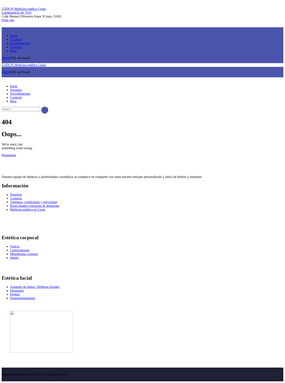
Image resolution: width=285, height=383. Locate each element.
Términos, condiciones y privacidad (33, 202)
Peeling (15, 294)
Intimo (14, 257)
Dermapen (17, 290)
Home (6, 58)
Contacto (16, 198)
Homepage (9, 155)
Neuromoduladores (22, 298)
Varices (15, 246)
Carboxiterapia (19, 250)
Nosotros (16, 194)
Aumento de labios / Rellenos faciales (34, 287)
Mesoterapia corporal (24, 254)
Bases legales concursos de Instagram (34, 206)
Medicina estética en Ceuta (27, 209)
